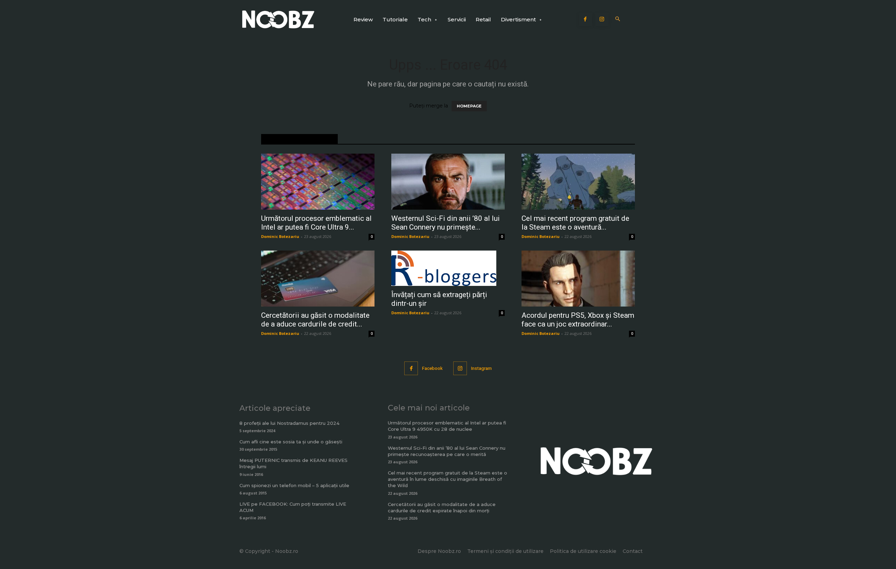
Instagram (481, 368)
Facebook (432, 368)
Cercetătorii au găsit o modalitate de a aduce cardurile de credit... (315, 319)
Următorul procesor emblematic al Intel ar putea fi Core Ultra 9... (316, 222)
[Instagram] (602, 19)
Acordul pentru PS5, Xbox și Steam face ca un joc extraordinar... (578, 319)
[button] (618, 19)
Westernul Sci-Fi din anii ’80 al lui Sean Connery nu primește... (445, 222)
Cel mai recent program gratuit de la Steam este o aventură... (575, 222)
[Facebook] (585, 19)
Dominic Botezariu (280, 236)
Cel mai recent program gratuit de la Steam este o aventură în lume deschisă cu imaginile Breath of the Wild (447, 479)
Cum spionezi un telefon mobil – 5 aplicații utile (294, 485)
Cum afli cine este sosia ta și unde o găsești (290, 441)
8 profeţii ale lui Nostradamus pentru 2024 (289, 423)
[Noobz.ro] (278, 19)
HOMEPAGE (469, 106)
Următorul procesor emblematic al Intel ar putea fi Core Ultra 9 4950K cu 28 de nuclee (447, 426)
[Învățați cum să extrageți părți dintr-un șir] (448, 268)
